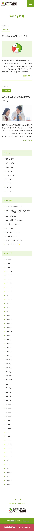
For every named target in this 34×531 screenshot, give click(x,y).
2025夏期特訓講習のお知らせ (13, 240)
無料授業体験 (10, 527)
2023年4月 (8, 360)
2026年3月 (8, 267)
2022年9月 (8, 388)
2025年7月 (8, 279)
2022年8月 (8, 392)
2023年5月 (8, 356)
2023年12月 (8, 332)
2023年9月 (8, 340)
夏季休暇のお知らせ (11, 236)
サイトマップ (17, 499)
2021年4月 (8, 444)
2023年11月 (8, 335)
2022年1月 (8, 416)
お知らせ (5, 30)
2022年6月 (8, 400)
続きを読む (27, 76)
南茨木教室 (8, 163)
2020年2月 (8, 484)
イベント (8, 171)
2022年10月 (8, 384)
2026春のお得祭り (10, 216)
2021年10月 (8, 428)
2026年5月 (8, 263)
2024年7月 (8, 307)
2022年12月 (8, 376)
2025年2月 (8, 287)
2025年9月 (8, 275)
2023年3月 (8, 364)
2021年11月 (8, 424)
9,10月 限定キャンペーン (12, 232)
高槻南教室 (6, 91)
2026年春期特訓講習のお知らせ (14, 220)
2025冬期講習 (9, 228)
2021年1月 (8, 456)
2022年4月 (8, 404)
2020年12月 (8, 460)
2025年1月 (8, 291)
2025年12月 (8, 271)
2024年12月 (8, 295)
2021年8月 (8, 436)
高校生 (7, 187)
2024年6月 (8, 311)
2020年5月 (8, 472)
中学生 (7, 183)
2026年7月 (8, 259)
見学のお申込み (24, 527)
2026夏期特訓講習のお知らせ (13, 206)
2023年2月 (8, 368)
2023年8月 (8, 344)
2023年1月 (8, 372)
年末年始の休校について (12, 224)
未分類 (7, 191)
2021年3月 (8, 448)
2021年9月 (8, 432)
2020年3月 (8, 480)
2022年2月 (8, 412)
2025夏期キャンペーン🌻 (12, 244)
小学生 (7, 179)
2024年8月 (8, 303)
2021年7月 (8, 440)
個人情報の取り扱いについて (17, 503)
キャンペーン (9, 175)
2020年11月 (8, 464)
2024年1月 (8, 327)
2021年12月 (8, 420)
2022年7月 (8, 396)
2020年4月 (8, 476)
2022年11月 (8, 380)
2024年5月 (8, 315)
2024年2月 (8, 323)
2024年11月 (8, 299)
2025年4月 (8, 283)
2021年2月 (8, 452)
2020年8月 (8, 468)
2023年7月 (8, 348)
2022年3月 (8, 408)
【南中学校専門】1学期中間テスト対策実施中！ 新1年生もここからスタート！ (17, 211)
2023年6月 (8, 352)
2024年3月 (8, 319)
